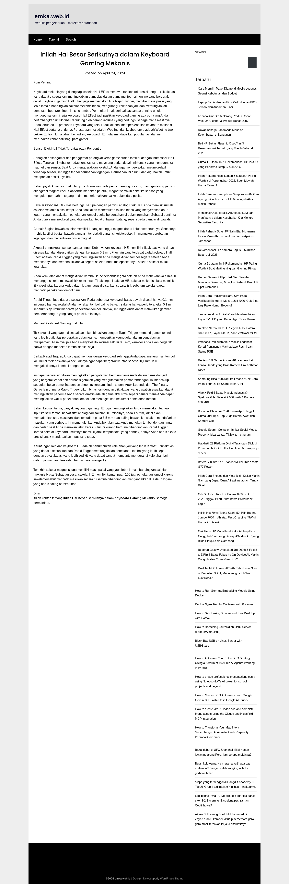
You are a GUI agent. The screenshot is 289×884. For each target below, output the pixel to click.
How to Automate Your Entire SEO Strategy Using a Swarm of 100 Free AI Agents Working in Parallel (225, 662)
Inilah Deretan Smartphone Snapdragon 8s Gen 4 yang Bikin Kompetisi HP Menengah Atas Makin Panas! (228, 199)
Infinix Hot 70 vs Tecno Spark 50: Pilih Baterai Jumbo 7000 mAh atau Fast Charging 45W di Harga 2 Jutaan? (227, 517)
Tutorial (54, 39)
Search (71, 39)
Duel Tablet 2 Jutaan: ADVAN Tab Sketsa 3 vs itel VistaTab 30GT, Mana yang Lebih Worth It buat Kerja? (227, 573)
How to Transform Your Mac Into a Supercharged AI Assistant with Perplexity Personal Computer (222, 732)
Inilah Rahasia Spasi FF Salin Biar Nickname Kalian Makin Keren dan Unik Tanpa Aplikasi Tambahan (226, 236)
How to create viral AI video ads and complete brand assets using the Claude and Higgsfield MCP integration (224, 713)
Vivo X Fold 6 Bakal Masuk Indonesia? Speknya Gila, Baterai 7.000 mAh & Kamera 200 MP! (226, 397)
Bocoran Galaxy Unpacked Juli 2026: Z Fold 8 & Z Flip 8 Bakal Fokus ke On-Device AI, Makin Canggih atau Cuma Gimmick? (228, 554)
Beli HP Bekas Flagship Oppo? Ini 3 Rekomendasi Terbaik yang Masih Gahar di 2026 (225, 148)
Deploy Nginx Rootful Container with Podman (224, 604)
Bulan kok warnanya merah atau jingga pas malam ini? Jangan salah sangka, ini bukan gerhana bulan (222, 768)
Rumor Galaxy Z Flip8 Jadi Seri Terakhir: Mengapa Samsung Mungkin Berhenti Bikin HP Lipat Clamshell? (228, 282)
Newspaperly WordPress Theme (163, 878)
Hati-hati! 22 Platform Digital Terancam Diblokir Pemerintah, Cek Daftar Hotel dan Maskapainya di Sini (228, 448)
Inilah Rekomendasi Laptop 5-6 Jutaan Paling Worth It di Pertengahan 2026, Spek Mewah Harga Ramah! (227, 180)
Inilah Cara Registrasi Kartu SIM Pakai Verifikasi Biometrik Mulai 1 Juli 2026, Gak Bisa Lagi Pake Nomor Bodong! (228, 300)
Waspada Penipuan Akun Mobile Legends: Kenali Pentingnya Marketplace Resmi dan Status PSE (225, 346)
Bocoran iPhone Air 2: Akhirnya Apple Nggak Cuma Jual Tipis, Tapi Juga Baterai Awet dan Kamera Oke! (226, 415)
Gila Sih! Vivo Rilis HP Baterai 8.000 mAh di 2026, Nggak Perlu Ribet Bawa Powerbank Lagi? (226, 498)
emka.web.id (51, 16)
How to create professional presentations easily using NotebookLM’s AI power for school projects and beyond (225, 681)
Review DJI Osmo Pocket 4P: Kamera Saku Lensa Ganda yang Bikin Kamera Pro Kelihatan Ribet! (228, 365)
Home (37, 39)
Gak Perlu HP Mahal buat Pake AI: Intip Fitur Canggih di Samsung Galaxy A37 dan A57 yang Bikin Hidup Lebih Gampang (228, 535)
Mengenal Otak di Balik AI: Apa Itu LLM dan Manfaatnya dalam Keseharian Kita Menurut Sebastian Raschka (226, 217)
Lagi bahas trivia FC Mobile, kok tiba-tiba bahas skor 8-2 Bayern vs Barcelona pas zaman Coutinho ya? (225, 800)
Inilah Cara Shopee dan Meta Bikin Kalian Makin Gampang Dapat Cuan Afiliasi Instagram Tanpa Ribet (229, 480)
